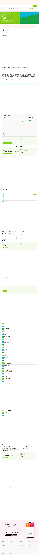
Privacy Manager (12, 553)
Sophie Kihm (4, 14)
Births (32, 117)
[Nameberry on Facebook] (3, 547)
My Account (21, 545)
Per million (35, 117)
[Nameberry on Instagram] (6, 547)
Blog (29, 542)
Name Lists (12, 542)
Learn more (23, 292)
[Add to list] (11, 17)
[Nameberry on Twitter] (2, 547)
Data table (4, 133)
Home (2, 10)
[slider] (33, 131)
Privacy (9, 553)
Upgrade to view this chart (7, 153)
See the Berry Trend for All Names (19, 146)
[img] (19, 124)
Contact (30, 545)
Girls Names (3, 542)
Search (31, 8)
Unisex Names (4, 545)
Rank (30, 117)
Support (16, 553)
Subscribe (5, 247)
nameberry (4, 551)
